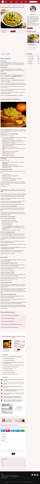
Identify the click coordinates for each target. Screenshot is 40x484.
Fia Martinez (4, 30)
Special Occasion (16, 2)
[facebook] (32, 475)
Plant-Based (22, 2)
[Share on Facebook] (3, 431)
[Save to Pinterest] (8, 431)
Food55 (1, 5)
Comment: (3, 440)
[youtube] (35, 475)
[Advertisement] (13, 46)
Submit (13, 453)
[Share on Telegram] (17, 431)
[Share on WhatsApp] (22, 431)
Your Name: (3, 436)
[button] (16, 408)
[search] (37, 1)
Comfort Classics (5, 2)
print (15, 349)
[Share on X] (13, 431)
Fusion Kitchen (26, 2)
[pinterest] (37, 475)
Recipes (5, 5)
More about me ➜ (30, 28)
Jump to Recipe (13, 31)
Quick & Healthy (11, 2)
